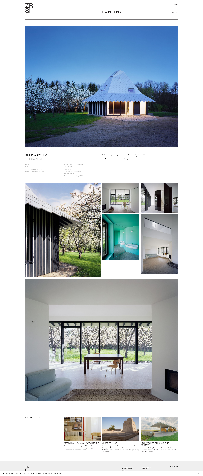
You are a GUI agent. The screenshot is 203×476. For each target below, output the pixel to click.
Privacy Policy (58, 473)
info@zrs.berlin (144, 468)
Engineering (111, 11)
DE (177, 12)
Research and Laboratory (74, 2)
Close (198, 473)
